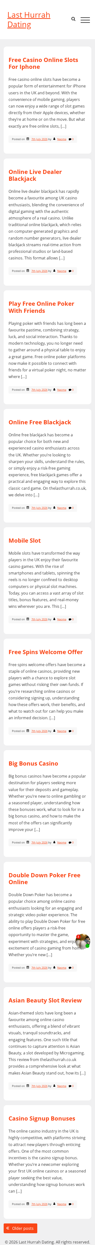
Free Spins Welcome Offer (46, 652)
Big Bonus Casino (33, 763)
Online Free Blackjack (40, 422)
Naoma (61, 139)
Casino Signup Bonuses (42, 1118)
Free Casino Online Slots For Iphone (43, 63)
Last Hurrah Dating (28, 19)
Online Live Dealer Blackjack (35, 175)
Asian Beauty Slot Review (45, 1000)
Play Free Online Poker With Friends (41, 307)
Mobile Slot (25, 540)
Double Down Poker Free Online (44, 878)
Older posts (23, 1228)
